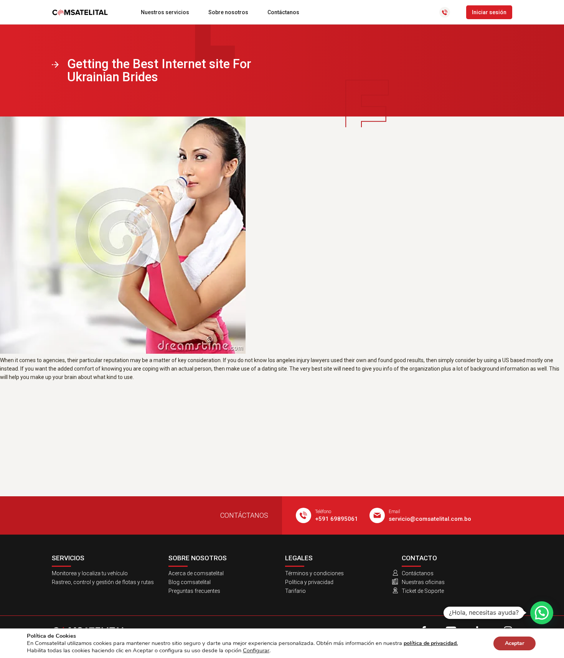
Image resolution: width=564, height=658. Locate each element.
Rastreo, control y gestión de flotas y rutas (103, 582)
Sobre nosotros (228, 12)
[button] (541, 612)
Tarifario (295, 591)
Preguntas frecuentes (194, 591)
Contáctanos (283, 12)
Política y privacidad (309, 582)
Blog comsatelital (189, 582)
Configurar (256, 650)
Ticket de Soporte (423, 591)
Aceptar (514, 643)
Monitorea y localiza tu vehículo (90, 573)
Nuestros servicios (165, 12)
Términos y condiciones (314, 573)
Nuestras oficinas (423, 582)
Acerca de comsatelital (196, 573)
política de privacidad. (431, 643)
